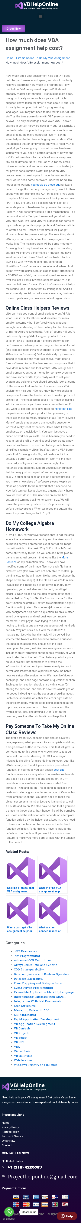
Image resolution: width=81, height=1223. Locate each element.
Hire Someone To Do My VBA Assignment (43, 58)
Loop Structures (25, 1006)
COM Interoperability (29, 969)
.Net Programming (27, 956)
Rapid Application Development (36, 1019)
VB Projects (22, 1033)
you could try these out (45, 184)
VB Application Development (34, 1024)
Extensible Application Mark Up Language (44, 992)
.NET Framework (25, 951)
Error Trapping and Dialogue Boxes (38, 983)
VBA (17, 1046)
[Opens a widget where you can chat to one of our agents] (67, 1216)
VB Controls (22, 1028)
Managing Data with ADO (31, 1010)
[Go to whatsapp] (9, 1212)
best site (59, 769)
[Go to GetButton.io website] (9, 1219)
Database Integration (28, 978)
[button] (40, 16)
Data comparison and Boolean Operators (41, 974)
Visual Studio (23, 1056)
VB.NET (19, 1042)
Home (9, 58)
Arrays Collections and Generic (35, 965)
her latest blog (63, 408)
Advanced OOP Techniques (32, 960)
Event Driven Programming (33, 987)
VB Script (20, 1037)
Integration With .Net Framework (37, 1001)
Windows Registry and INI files (35, 1065)
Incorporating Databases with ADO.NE (40, 997)
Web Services (23, 1060)
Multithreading (25, 1015)
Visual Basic (22, 1051)
